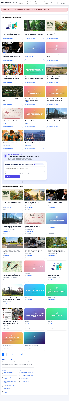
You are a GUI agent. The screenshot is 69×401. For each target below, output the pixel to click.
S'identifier (53, 2)
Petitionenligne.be (6, 2)
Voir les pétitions (21, 2)
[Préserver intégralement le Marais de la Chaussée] (56, 30)
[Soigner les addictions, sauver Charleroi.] (34, 140)
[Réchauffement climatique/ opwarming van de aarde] (34, 96)
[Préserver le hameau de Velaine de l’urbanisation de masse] (56, 74)
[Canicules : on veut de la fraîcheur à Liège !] (12, 96)
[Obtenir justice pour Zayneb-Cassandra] (12, 118)
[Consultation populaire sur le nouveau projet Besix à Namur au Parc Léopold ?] (34, 30)
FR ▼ (15, 2)
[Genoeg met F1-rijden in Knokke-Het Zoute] (56, 52)
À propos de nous (38, 2)
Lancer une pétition (63, 2)
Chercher (46, 3)
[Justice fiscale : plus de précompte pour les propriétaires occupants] (12, 74)
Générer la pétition (13, 177)
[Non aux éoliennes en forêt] (34, 51)
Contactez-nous (29, 2)
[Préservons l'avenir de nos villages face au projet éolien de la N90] (56, 96)
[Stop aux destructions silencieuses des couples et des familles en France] (34, 118)
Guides (4, 370)
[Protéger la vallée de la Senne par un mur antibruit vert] (56, 118)
